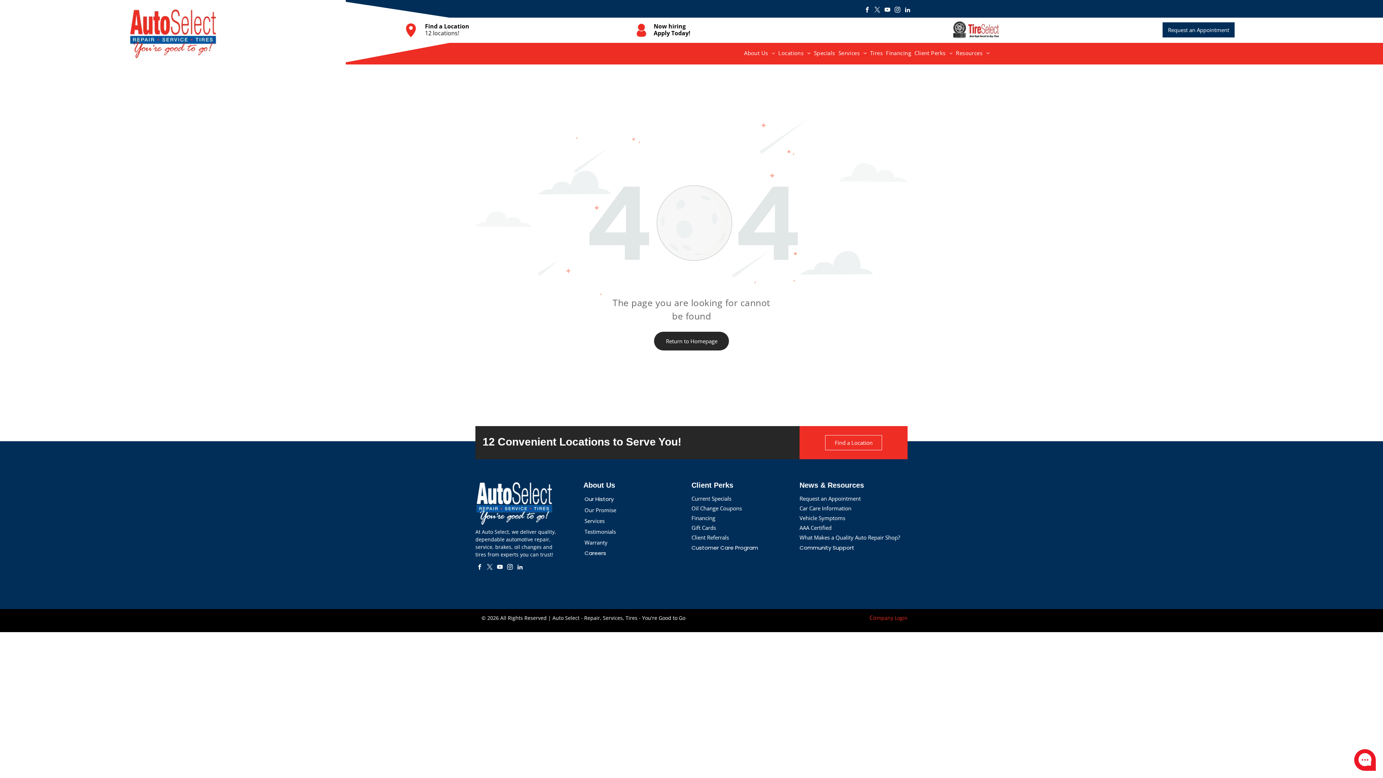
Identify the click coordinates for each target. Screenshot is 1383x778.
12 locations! (442, 33)
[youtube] (887, 10)
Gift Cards (704, 527)
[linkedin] (907, 10)
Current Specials (711, 498)
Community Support (827, 547)
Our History (599, 499)
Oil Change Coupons (717, 508)
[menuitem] (760, 53)
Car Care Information (825, 508)
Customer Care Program (725, 547)
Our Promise (600, 510)
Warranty (596, 542)
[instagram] (897, 10)
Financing (703, 518)
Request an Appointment (830, 498)
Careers (595, 553)
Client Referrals (710, 537)
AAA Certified (816, 527)
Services (595, 520)
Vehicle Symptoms (822, 518)
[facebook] (867, 10)
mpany (885, 617)
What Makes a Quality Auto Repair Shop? (850, 537)
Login (901, 617)
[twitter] (877, 10)
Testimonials (600, 531)
